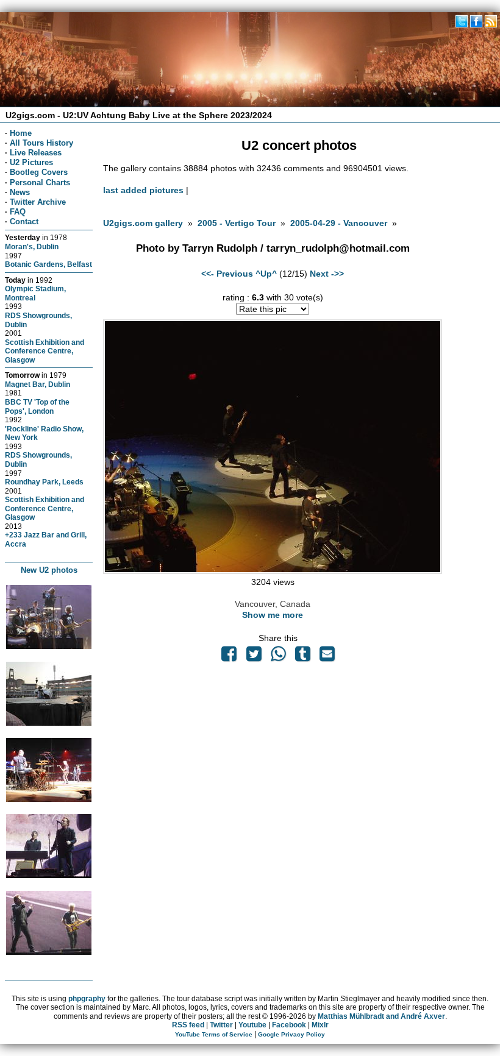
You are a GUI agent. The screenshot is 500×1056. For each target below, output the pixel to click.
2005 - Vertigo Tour (237, 223)
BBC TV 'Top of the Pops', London (37, 406)
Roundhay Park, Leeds (44, 482)
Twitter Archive (38, 202)
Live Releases (36, 152)
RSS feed (188, 1025)
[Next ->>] (272, 571)
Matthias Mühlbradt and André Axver (381, 1016)
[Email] (327, 657)
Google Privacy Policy (291, 1034)
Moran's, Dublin (32, 246)
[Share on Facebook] (229, 657)
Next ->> (327, 273)
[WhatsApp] (278, 657)
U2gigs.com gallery (143, 223)
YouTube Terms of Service (213, 1034)
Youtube (252, 1025)
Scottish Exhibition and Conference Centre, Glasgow (44, 351)
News (20, 192)
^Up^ (266, 273)
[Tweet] (253, 657)
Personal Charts (40, 182)
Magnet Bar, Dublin (37, 384)
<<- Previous (227, 273)
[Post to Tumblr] (303, 657)
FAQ (18, 211)
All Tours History (41, 142)
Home (21, 133)
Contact (24, 221)
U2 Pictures (31, 162)
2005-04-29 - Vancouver (338, 223)
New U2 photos (49, 570)
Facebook (289, 1025)
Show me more (272, 615)
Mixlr (320, 1025)
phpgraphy (86, 998)
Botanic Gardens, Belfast (48, 264)
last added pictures (143, 190)
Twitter (221, 1025)
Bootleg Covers (39, 172)
